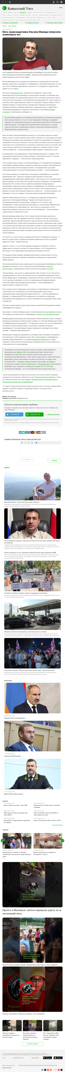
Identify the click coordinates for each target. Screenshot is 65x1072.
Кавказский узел (16, 93)
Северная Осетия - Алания (44, 17)
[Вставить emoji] (36, 442)
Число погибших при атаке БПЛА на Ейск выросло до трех (46, 814)
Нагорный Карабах (7, 17)
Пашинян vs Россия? (33, 22)
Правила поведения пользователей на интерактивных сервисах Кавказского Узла (38, 1065)
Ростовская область (32, 17)
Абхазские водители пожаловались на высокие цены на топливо (25, 632)
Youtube (51, 362)
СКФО (53, 17)
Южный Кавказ (32, 20)
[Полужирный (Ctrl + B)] (22, 442)
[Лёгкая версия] (9, 2)
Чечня (16, 20)
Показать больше (32, 1043)
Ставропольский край (8, 20)
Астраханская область (38, 12)
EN (6, 1)
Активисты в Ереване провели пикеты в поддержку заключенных (25, 593)
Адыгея (16, 12)
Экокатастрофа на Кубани (55, 22)
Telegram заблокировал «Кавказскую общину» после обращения (23, 1014)
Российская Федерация (19, 17)
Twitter (49, 359)
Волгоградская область (51, 12)
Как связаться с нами (18, 1057)
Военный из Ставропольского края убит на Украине (17, 821)
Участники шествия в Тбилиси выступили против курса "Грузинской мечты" (29, 670)
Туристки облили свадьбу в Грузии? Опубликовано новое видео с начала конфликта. (30, 965)
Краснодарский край (56, 15)
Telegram (21, 362)
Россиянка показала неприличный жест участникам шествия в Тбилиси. (30, 1036)
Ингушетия (16, 15)
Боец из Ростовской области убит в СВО (47, 820)
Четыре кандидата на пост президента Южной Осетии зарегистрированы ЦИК (30, 552)
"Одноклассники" (44, 364)
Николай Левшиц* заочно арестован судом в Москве (21, 502)
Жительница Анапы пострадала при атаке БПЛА (16, 814)
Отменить (54, 460)
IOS (24, 352)
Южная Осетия (23, 20)
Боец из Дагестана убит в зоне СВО (15, 805)
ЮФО (38, 20)
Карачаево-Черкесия (44, 15)
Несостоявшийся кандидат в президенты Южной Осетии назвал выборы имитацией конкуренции (32, 542)
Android (19, 352)
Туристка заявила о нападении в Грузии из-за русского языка (10, 1035)
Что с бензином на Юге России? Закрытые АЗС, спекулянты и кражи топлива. (51, 1036)
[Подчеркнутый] (28, 442)
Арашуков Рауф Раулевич (12, 756)
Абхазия (5, 12)
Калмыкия (35, 15)
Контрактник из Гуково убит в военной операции (47, 806)
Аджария (10, 12)
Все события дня (57, 825)
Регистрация (27, 459)
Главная (4, 26)
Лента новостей (12, 26)
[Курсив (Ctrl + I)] (25, 442)
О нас (3, 1057)
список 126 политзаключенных (48, 314)
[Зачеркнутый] (32, 442)
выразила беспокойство (39, 339)
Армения (29, 12)
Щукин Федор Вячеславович (13, 794)
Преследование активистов (45, 377)
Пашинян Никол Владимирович (14, 718)
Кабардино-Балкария (25, 15)
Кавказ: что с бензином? (11, 22)
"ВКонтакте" (32, 364)
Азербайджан (22, 12)
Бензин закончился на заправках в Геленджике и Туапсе (45, 853)
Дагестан (10, 15)
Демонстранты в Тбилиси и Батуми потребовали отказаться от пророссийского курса (17, 854)
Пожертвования (35, 1057)
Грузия (4, 15)
